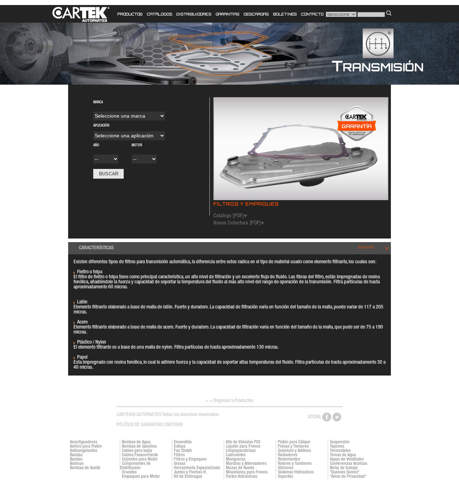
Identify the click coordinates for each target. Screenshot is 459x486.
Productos (130, 14)
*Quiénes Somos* (344, 472)
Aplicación (119, 126)
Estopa (179, 446)
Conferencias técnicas (348, 464)
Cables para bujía (137, 451)
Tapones (337, 446)
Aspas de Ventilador (347, 459)
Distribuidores (193, 14)
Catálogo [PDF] (228, 216)
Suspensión (340, 442)
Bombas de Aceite (85, 468)
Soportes (285, 477)
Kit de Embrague (188, 477)
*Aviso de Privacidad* (348, 477)
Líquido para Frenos (243, 446)
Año (104, 147)
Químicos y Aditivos (294, 451)
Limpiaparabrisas (241, 451)
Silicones (285, 468)
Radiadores (287, 455)
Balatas (76, 455)
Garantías (228, 14)
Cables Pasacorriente (140, 455)
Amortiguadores (83, 442)
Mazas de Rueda (240, 468)
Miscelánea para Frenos (247, 472)
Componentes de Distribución (135, 466)
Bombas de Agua (136, 442)
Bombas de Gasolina (139, 446)
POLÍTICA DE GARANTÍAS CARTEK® (150, 425)
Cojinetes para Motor (140, 459)
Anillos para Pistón (86, 446)
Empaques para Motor (141, 477)
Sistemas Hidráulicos (296, 472)
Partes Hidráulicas (241, 477)
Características (96, 248)
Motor (137, 145)
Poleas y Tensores (293, 446)
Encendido (183, 442)
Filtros (179, 455)
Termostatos (340, 451)
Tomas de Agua (343, 455)
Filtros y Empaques (190, 459)
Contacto (312, 14)
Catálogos (159, 14)
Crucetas (129, 472)
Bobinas (77, 464)
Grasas (179, 464)
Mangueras (235, 459)
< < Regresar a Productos (229, 401)
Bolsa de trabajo (344, 468)
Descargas (256, 14)
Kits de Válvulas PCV (243, 442)
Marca (116, 102)
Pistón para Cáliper (294, 442)
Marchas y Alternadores (246, 464)
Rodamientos (289, 459)
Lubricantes (236, 455)
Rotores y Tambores (295, 464)
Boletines (285, 14)
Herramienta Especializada (197, 468)
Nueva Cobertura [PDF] (237, 223)
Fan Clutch (183, 451)
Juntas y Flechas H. (190, 472)
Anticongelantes (83, 451)
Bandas (76, 459)
